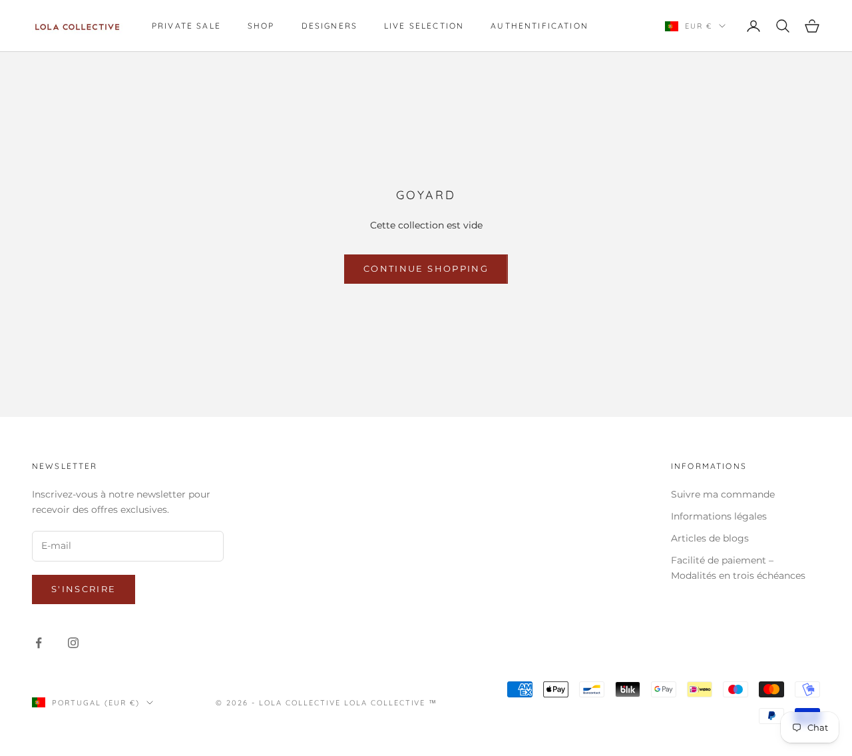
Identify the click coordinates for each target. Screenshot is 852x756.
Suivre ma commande (723, 494)
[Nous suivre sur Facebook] (38, 642)
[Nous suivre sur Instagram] (73, 642)
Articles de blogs (710, 538)
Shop (261, 26)
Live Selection (424, 26)
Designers (329, 26)
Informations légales (719, 516)
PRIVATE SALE (186, 26)
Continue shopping (426, 268)
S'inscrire (83, 588)
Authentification (539, 26)
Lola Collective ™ (391, 702)
